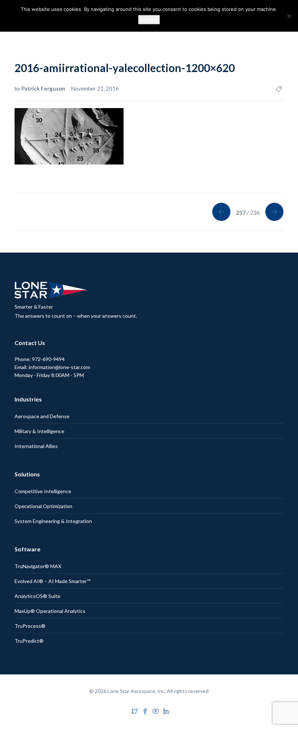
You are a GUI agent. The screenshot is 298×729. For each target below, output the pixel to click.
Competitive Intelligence (43, 491)
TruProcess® (30, 626)
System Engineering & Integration (53, 521)
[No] (289, 16)
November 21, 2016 (95, 88)
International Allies (36, 446)
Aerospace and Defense (42, 416)
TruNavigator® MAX (38, 566)
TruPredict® (29, 641)
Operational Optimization (43, 506)
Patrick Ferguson (43, 88)
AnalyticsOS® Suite (37, 596)
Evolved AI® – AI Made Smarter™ (52, 581)
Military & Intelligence (39, 431)
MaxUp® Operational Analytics (50, 611)
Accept (149, 20)
